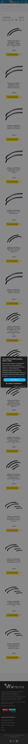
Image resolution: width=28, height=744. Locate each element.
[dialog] (14, 371)
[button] (14, 383)
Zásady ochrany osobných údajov (16, 376)
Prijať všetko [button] (14, 379)
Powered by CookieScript (20, 386)
